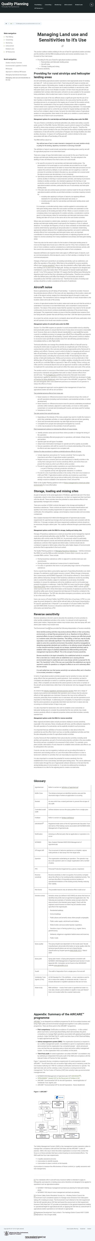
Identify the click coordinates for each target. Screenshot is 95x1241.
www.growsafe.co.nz (61, 965)
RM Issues (9, 69)
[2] (80, 332)
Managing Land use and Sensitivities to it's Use (18, 79)
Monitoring (9, 43)
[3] (49, 628)
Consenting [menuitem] (48, 4)
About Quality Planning (72, 1228)
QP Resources (10, 52)
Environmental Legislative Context (16, 66)
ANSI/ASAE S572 (75, 950)
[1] (70, 332)
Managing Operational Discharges (16, 75)
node (11, 23)
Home (6, 23)
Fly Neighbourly (51, 375)
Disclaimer (82, 1228)
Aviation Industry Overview (14, 63)
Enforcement (10, 46)
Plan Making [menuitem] (37, 4)
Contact (89, 1228)
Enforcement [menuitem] (68, 4)
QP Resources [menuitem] (38, 8)
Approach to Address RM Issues (16, 72)
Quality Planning (14, 4)
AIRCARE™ (37, 1021)
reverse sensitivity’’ (48, 265)
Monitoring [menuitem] (58, 4)
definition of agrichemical (70, 787)
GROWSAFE (76, 1076)
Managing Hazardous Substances (66, 551)
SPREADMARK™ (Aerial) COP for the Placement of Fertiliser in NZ (59, 1078)
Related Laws (10, 49)
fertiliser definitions (68, 818)
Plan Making (9, 37)
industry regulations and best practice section (58, 691)
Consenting (9, 40)
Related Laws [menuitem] (79, 4)
